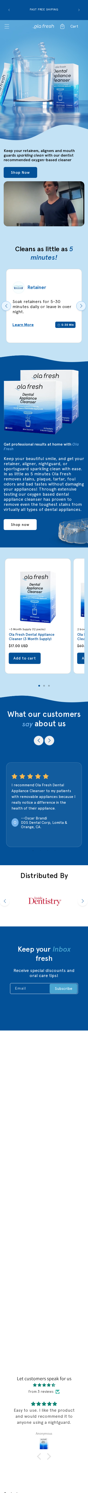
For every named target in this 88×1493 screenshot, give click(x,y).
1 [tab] (39, 685)
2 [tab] (44, 685)
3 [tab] (48, 685)
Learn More (23, 325)
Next (81, 306)
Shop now (20, 525)
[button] (17, 26)
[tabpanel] (38, 616)
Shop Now (20, 172)
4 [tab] (55, 850)
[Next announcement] (79, 10)
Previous (6, 306)
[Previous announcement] (9, 10)
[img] (44, 1385)
